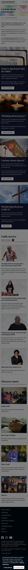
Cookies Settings (8, 567)
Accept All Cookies (19, 567)
